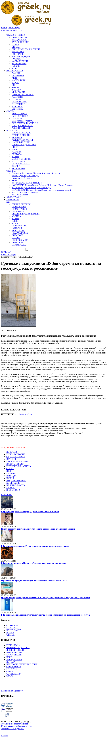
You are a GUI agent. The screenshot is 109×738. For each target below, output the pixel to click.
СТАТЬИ (10, 635)
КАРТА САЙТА (13, 630)
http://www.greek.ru (23, 414)
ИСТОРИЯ (11, 459)
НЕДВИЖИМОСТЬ (15, 485)
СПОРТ (10, 468)
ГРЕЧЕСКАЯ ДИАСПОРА (18, 466)
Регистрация (14, 27)
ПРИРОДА (11, 476)
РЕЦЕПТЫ (11, 669)
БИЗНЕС (10, 488)
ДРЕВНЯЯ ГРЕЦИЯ (15, 650)
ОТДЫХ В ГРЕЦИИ (15, 457)
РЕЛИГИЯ (11, 473)
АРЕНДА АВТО (14, 659)
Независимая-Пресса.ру (12, 691)
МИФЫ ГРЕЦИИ (14, 652)
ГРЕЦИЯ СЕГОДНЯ (15, 454)
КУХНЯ (10, 478)
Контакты (17, 30)
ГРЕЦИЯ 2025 (13, 645)
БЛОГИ (9, 676)
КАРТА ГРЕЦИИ (14, 655)
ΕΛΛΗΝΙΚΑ (6, 30)
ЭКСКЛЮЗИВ (13, 490)
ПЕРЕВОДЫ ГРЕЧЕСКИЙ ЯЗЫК (21, 664)
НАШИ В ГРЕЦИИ (15, 464)
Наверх (4, 736)
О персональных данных (12, 728)
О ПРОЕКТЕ (12, 625)
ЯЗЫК (9, 471)
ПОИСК (10, 632)
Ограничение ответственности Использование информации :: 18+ (17, 725)
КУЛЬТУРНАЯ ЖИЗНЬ (17, 461)
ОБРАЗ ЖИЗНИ (13, 667)
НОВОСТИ (11, 452)
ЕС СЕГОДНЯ (13, 483)
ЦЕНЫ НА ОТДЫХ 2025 (18, 647)
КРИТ (9, 657)
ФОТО (9, 671)
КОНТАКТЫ (12, 628)
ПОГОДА (10, 662)
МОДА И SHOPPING (16, 480)
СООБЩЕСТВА (13, 674)
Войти (4, 27)
